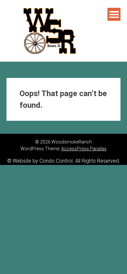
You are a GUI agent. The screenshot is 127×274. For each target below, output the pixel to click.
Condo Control (56, 161)
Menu (113, 14)
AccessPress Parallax (83, 148)
